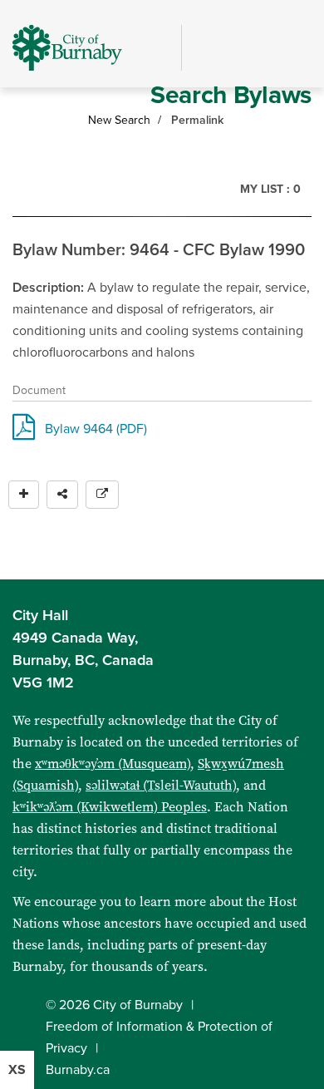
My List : (270, 189)
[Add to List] (23, 494)
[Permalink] (102, 494)
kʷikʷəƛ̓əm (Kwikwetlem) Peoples (109, 807)
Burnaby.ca (78, 1070)
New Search (119, 120)
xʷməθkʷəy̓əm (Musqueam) (112, 763)
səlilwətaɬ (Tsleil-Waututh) (161, 785)
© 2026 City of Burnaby (114, 1005)
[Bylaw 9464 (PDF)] (23, 432)
